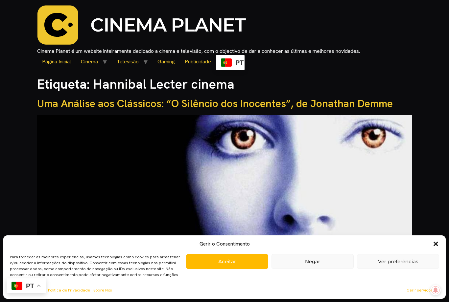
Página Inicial (56, 61)
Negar (312, 261)
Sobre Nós (102, 290)
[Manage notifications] (435, 290)
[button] (436, 244)
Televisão (128, 61)
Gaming (166, 61)
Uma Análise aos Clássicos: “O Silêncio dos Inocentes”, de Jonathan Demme (215, 103)
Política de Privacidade (69, 290)
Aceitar (227, 261)
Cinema (89, 61)
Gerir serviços (420, 290)
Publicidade (198, 61)
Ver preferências (398, 261)
